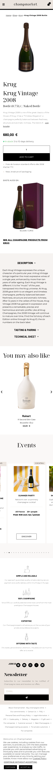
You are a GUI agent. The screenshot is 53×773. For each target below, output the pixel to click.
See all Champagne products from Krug (25, 241)
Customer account (25, 723)
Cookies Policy (39, 758)
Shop (15, 15)
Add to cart (26, 157)
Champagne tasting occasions (16, 727)
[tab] (26, 263)
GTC (4, 719)
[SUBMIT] (26, 697)
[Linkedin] (42, 665)
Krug (21, 15)
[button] (3, 4)
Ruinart (26, 415)
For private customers (39, 727)
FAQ (41, 712)
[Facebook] (24, 665)
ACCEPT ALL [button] (25, 767)
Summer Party (26, 495)
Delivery (25, 719)
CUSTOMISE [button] (10, 767)
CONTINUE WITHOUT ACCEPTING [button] (20, 762)
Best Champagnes (42, 723)
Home (8, 15)
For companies (9, 723)
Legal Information (40, 715)
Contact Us (32, 712)
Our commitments (17, 712)
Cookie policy (14, 719)
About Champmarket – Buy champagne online (26, 708)
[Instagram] (30, 665)
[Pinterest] (18, 665)
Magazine (34, 719)
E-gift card (45, 719)
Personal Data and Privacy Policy (18, 715)
